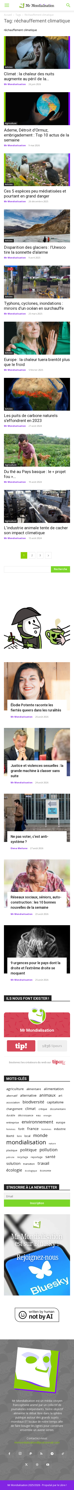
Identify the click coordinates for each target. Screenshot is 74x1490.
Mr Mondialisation (15, 84)
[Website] (37, 1465)
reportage (37, 1157)
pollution (48, 1149)
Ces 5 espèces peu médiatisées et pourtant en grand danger (35, 193)
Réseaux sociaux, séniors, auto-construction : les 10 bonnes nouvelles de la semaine (36, 902)
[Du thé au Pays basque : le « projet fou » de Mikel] (37, 450)
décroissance (25, 1115)
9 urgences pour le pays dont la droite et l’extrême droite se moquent (35, 968)
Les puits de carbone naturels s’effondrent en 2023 (31, 418)
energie (47, 1115)
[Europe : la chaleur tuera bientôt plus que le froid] (37, 338)
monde (40, 1135)
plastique (11, 1150)
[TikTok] (63, 1454)
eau (38, 1115)
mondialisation (26, 1142)
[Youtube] (48, 1465)
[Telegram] (52, 1454)
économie (45, 1170)
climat (30, 1109)
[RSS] (41, 1454)
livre (19, 1136)
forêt (21, 1129)
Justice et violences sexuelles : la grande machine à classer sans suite (37, 770)
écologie (14, 1170)
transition (29, 1164)
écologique (31, 1170)
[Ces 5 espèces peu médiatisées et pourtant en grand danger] (37, 169)
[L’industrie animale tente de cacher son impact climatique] (37, 506)
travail (43, 1163)
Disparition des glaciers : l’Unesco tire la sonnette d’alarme (35, 250)
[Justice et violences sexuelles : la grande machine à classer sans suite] (37, 752)
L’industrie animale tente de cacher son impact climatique (36, 530)
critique (42, 1109)
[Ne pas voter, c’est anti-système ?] (37, 818)
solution (13, 1163)
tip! (21, 1045)
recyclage (22, 1157)
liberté (10, 1136)
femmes (10, 1129)
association (13, 1102)
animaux (47, 1095)
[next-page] (48, 555)
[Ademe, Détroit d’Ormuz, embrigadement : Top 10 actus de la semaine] (37, 108)
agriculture (15, 1089)
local (27, 1136)
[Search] (68, 5)
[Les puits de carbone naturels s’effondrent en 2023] (37, 394)
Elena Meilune (19, 848)
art (60, 1095)
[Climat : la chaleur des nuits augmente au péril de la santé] (37, 52)
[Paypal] (31, 1454)
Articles (9, 67)
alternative (28, 1095)
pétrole (10, 1157)
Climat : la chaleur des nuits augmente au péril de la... (29, 76)
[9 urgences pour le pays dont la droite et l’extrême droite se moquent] (37, 949)
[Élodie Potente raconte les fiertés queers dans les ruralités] (37, 686)
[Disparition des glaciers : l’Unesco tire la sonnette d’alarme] (37, 225)
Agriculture (10, 123)
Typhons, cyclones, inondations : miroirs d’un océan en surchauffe (34, 306)
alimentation (54, 1089)
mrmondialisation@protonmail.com (37, 1442)
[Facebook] (9, 1454)
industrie (60, 1129)
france (33, 1129)
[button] (6, 5)
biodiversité (33, 1102)
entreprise (12, 1122)
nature (52, 1143)
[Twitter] (26, 1465)
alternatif (11, 1095)
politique (28, 1150)
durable (10, 1115)
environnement (37, 1122)
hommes (46, 1129)
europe (60, 1122)
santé (50, 1156)
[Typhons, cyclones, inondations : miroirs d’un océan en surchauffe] (37, 282)
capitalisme (55, 1102)
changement (14, 1109)
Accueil (8, 14)
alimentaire (33, 1089)
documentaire (58, 1109)
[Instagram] (20, 1454)
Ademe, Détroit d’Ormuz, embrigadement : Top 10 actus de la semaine (36, 135)
